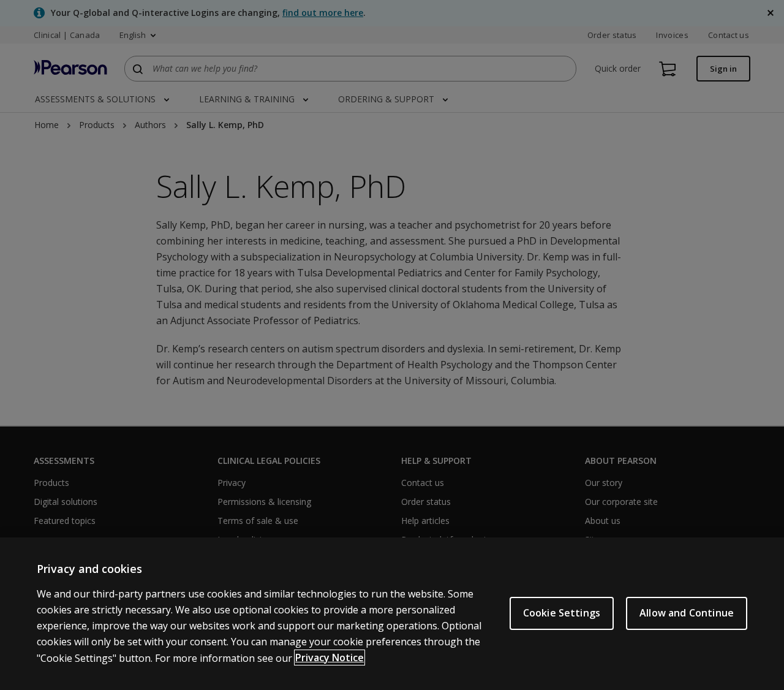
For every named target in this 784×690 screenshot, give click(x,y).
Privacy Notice (329, 657)
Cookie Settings (561, 613)
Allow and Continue (686, 613)
